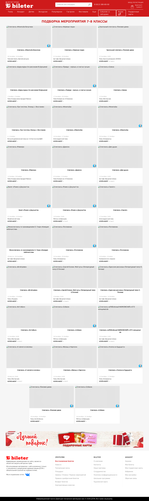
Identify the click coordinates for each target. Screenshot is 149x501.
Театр (10, 12)
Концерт (20, 12)
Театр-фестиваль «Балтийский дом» (18, 59)
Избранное (129, 471)
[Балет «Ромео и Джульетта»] (28, 197)
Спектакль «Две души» (120, 170)
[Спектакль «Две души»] (120, 157)
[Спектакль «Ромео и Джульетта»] (74, 197)
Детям (31, 12)
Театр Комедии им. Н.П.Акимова (63, 99)
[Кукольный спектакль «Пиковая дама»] (120, 37)
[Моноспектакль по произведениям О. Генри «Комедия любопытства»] (28, 237)
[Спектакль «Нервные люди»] (74, 37)
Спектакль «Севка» (120, 90)
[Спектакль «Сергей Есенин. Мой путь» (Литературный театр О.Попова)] (74, 277)
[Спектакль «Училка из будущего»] (120, 357)
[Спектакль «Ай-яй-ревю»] (28, 277)
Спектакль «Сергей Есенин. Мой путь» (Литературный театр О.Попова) (74, 291)
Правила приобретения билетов (67, 478)
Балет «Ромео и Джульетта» (29, 210)
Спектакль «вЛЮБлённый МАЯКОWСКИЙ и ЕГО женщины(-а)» (120, 331)
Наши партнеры (99, 468)
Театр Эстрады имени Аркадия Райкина (19, 99)
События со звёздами (105, 13)
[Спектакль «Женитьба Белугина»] (28, 37)
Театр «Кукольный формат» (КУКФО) (110, 59)
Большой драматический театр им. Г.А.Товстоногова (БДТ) (25, 139)
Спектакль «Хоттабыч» (29, 330)
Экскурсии (43, 12)
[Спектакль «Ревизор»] (28, 157)
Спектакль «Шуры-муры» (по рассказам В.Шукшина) (28, 90)
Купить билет (106, 61)
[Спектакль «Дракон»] (74, 157)
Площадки (59, 471)
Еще (94, 12)
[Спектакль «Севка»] (120, 77)
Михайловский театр (14, 219)
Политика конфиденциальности (105, 475)
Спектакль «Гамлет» (120, 210)
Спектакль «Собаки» (74, 330)
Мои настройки (130, 475)
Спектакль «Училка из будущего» (120, 370)
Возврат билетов (61, 482)
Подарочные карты (133, 13)
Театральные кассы (62, 468)
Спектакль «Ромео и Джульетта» (74, 210)
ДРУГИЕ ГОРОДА (13, 2)
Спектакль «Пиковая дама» (51, 410)
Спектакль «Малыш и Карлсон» (74, 370)
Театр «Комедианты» (105, 139)
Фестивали (83, 12)
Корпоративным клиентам (65, 485)
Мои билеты (129, 465)
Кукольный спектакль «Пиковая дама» (120, 50)
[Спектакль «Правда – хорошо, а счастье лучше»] (74, 77)
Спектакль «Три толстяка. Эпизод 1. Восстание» (29, 130)
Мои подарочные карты (134, 468)
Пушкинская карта (101, 482)
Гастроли (70, 12)
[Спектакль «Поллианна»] (74, 237)
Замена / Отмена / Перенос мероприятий (70, 475)
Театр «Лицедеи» (13, 299)
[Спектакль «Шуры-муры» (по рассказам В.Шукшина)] (28, 77)
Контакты (97, 465)
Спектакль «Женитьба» (74, 130)
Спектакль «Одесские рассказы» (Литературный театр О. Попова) (120, 291)
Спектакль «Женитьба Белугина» (28, 50)
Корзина (128, 461)
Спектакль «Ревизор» (28, 170)
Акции (120, 12)
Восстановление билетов (64, 461)
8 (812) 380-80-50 (101, 4)
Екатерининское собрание (107, 259)
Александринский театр (60, 139)
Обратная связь (131, 478)
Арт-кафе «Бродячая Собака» (62, 59)
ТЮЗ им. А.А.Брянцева (60, 219)
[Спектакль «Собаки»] (74, 317)
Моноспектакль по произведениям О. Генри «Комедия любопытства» (28, 251)
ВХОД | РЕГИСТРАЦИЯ (135, 2)
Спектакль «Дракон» (74, 170)
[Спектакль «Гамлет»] (120, 197)
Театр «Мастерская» (105, 99)
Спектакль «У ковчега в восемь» (28, 370)
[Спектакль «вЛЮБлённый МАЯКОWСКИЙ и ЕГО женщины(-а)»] (120, 317)
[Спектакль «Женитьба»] (74, 117)
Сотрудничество (100, 471)
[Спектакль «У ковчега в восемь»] (28, 357)
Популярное (57, 12)
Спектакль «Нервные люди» (74, 50)
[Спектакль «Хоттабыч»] (28, 317)
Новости (58, 465)
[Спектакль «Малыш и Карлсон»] (74, 357)
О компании (98, 461)
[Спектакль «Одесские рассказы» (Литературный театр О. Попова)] (120, 277)
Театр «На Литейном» (36, 419)
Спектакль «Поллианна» (74, 250)
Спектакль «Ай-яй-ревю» (28, 290)
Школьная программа (102, 478)
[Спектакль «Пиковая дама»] (51, 397)
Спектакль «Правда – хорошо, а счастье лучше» (74, 90)
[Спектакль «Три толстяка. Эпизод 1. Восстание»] (28, 117)
